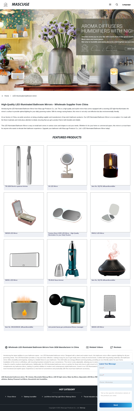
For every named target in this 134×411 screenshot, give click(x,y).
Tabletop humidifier (30, 397)
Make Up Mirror (73, 377)
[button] (110, 4)
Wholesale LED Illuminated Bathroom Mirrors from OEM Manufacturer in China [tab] (43, 347)
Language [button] (126, 5)
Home (7, 96)
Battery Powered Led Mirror (17, 379)
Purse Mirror (11, 397)
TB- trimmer (29, 377)
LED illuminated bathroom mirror (25, 96)
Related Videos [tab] (96, 347)
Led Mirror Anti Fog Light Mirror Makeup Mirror (60, 397)
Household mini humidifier (37, 379)
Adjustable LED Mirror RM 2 (89, 377)
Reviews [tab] (117, 347)
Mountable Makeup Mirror (43, 377)
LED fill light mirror (60, 377)
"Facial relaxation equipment (93, 397)
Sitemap (82, 408)
